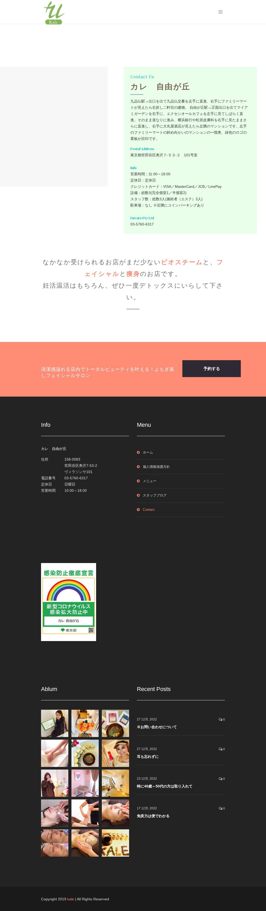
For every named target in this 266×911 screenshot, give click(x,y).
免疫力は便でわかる (153, 816)
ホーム (148, 452)
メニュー (149, 481)
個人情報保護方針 (156, 467)
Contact (149, 510)
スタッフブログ (155, 495)
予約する (211, 368)
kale (70, 899)
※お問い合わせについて (157, 727)
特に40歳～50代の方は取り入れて (164, 786)
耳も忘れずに (148, 756)
